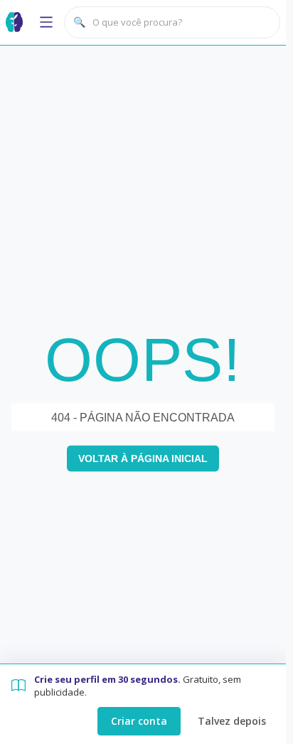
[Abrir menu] (46, 22)
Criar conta (139, 721)
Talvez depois (232, 721)
